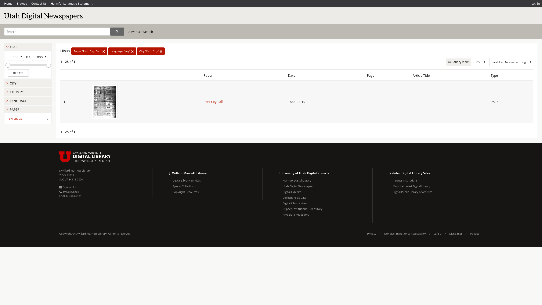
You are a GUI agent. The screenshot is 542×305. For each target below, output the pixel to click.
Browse (22, 3)
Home (8, 3)
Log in (535, 3)
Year (14, 47)
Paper (14, 109)
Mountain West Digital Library (411, 186)
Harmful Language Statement (72, 3)
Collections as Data (294, 198)
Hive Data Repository (296, 214)
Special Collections (184, 186)
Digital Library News (295, 203)
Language (18, 101)
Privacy (371, 234)
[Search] (117, 32)
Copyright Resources (186, 192)
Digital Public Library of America (412, 192)
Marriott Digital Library (297, 180)
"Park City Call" (88, 51)
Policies (474, 234)
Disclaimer (455, 234)
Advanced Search (141, 32)
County (16, 92)
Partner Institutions (405, 180)
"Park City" (149, 51)
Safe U (437, 234)
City (13, 83)
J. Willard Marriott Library (75, 170)
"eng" (121, 51)
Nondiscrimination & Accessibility (405, 234)
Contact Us (39, 3)
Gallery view (460, 62)
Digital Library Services (187, 180)
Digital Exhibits (292, 192)
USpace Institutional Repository (302, 209)
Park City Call (15, 119)
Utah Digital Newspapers (298, 186)
